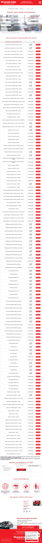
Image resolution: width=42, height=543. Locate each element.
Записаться (38, 44)
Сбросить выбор (28, 32)
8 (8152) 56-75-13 (26, 505)
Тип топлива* (3, 23)
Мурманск (22, 8)
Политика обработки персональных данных (21, 540)
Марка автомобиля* (4, 16)
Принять (31, 540)
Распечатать (39, 32)
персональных (6, 470)
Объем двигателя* (17, 20)
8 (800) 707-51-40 (26, 1)
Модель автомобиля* (5, 20)
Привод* (15, 16)
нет (33, 8)
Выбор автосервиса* (32, 21)
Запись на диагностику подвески (28, 527)
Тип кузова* (3, 26)
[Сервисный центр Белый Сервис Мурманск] (34, 465)
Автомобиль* (16, 23)
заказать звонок (6, 540)
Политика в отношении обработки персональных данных (31, 538)
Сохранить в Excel (15, 32)
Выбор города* (30, 17)
